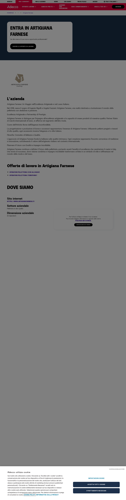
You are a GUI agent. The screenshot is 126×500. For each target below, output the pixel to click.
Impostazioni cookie (96, 478)
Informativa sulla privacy (47, 495)
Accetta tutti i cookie (96, 484)
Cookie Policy (30, 495)
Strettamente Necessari (96, 491)
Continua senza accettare (117, 469)
